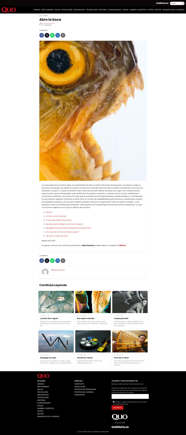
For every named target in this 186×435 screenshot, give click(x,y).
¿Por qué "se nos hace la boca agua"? (62, 232)
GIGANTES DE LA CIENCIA (173, 10)
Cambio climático (138, 10)
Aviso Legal (80, 387)
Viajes (125, 10)
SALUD (57, 10)
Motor (158, 10)
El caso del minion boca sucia (58, 220)
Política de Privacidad (85, 389)
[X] (47, 35)
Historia (103, 10)
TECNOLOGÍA (91, 10)
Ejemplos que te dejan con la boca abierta (64, 224)
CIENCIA (36, 10)
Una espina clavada (85, 318)
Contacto (79, 384)
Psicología (67, 10)
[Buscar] (182, 3)
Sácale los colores (85, 358)
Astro (151, 10)
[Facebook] (41, 35)
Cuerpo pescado (121, 318)
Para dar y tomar (121, 358)
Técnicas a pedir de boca (57, 236)
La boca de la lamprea (56, 216)
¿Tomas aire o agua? (49, 318)
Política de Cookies (84, 392)
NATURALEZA (79, 10)
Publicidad (79, 395)
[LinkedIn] (57, 35)
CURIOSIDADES (114, 10)
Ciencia (49, 212)
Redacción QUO (49, 23)
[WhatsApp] (52, 35)
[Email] (63, 35)
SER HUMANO (47, 10)
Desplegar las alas (48, 358)
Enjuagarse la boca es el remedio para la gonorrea (68, 228)
